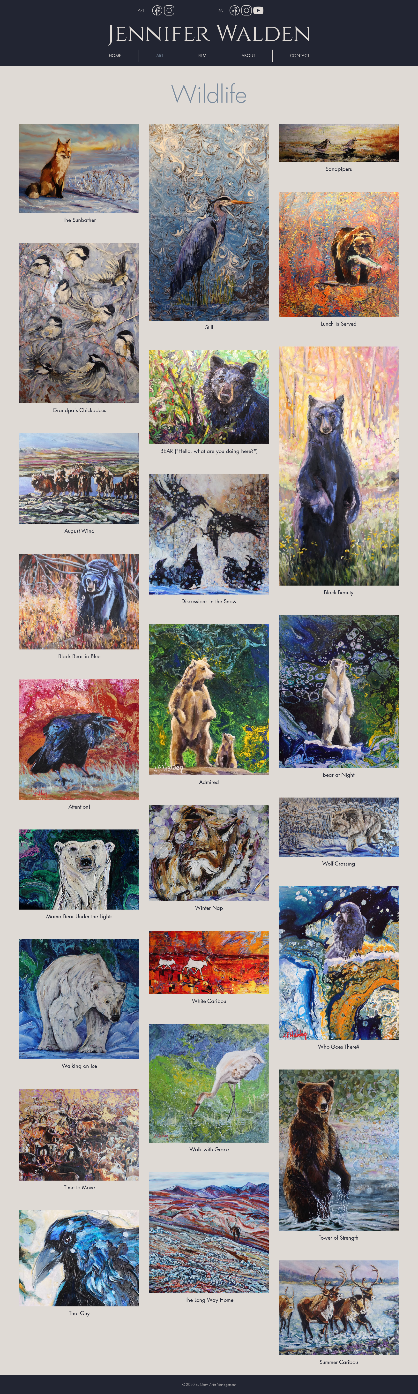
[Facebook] (157, 10)
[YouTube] (258, 10)
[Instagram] (169, 10)
